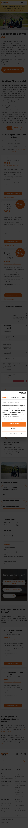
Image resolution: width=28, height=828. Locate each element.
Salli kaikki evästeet (14, 423)
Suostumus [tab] (5, 397)
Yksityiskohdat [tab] (14, 397)
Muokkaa (13, 428)
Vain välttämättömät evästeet (14, 433)
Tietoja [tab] (23, 397)
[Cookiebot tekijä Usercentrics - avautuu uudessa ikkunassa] (19, 393)
